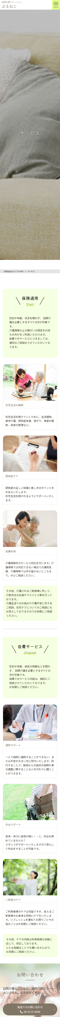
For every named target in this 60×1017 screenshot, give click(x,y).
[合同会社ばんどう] (12, 4)
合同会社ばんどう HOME (13, 271)
